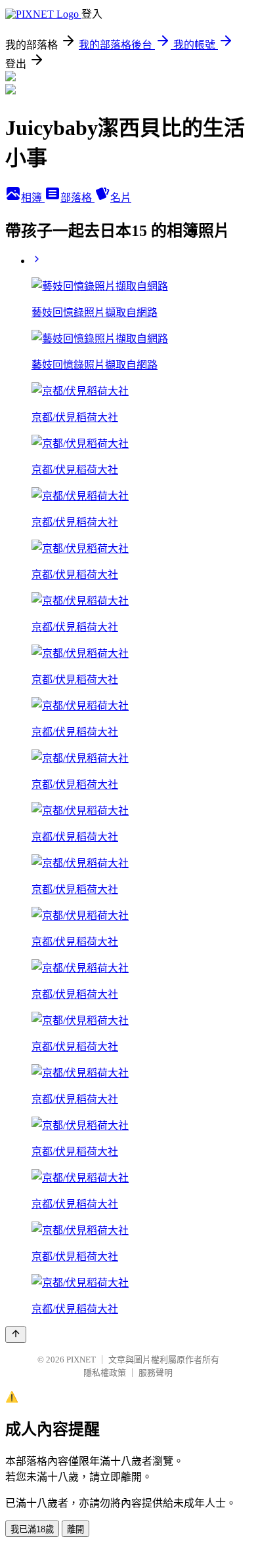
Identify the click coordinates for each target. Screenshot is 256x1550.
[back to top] (15, 1334)
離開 (75, 1529)
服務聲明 (156, 1373)
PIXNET (81, 1359)
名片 (120, 197)
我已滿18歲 (32, 1529)
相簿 (33, 197)
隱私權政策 (104, 1373)
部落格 (77, 197)
